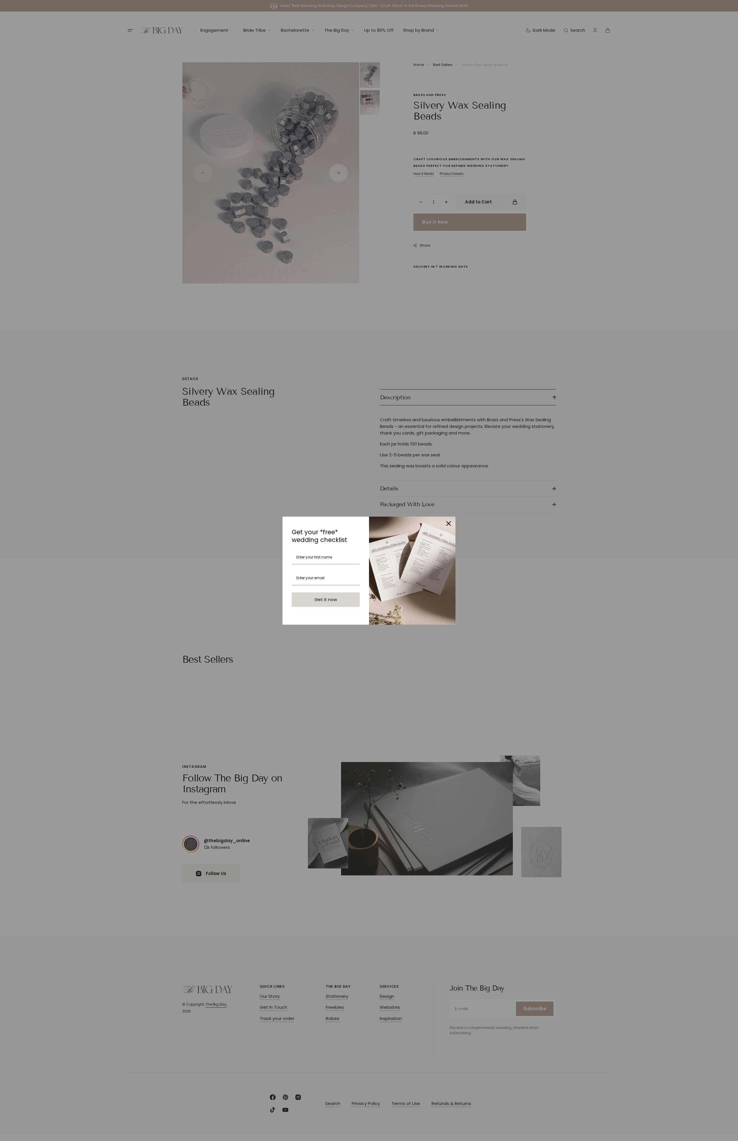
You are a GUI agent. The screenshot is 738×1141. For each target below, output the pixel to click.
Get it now (326, 599)
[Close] (448, 523)
